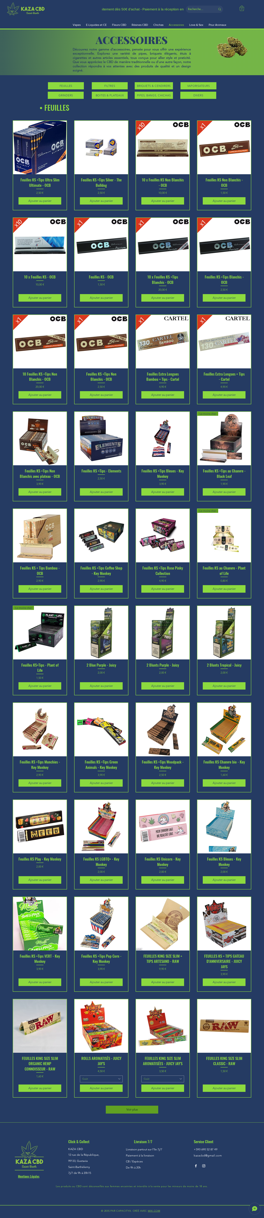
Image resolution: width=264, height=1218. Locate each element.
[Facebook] (196, 1166)
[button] (242, 8)
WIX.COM (154, 1210)
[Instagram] (204, 1166)
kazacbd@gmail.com (208, 1155)
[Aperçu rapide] (40, 147)
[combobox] (101, 1079)
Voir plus (132, 1109)
